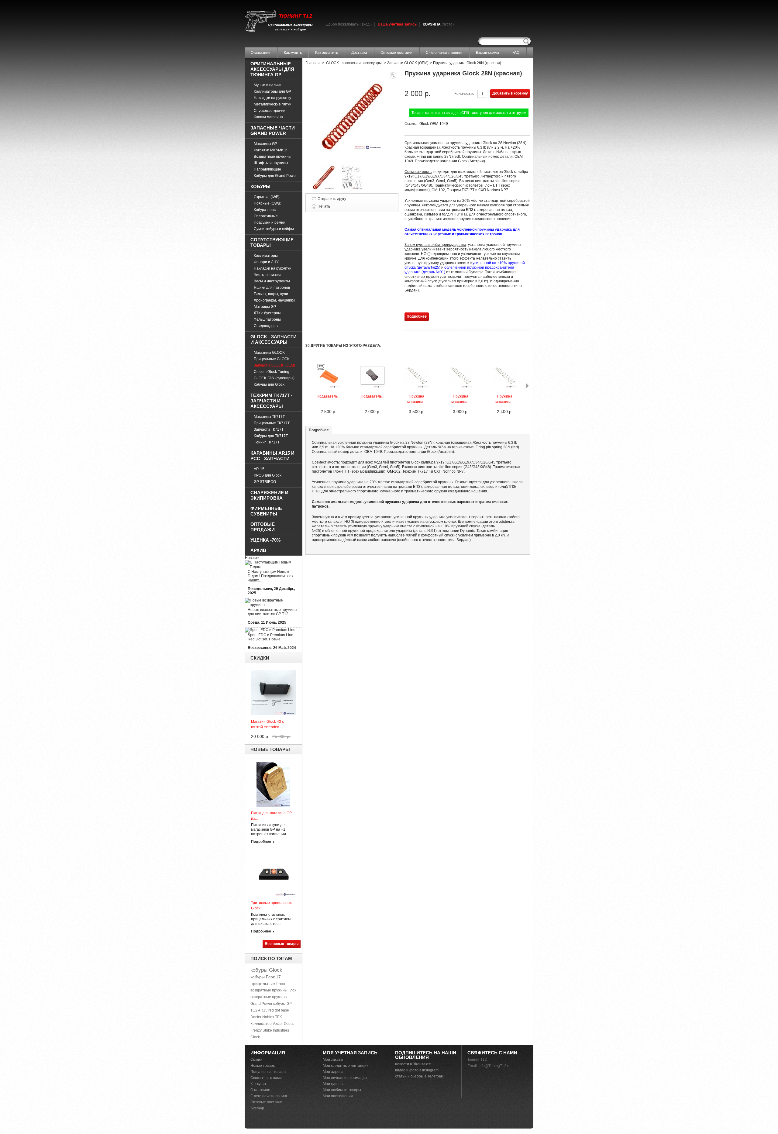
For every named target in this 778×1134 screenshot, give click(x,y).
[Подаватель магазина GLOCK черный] (372, 386)
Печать (324, 206)
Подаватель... (328, 396)
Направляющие (267, 169)
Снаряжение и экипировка (269, 495)
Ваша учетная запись (397, 24)
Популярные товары (268, 1072)
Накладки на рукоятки (272, 268)
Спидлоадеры (266, 326)
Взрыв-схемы (487, 52)
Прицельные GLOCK (272, 359)
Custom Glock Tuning (271, 372)
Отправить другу (332, 199)
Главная (312, 63)
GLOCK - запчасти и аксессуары (273, 339)
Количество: (464, 93)
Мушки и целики (267, 85)
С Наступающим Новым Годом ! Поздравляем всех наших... (270, 576)
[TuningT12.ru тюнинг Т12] (279, 22)
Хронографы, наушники (274, 300)
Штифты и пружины (271, 163)
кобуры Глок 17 (265, 976)
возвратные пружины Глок (273, 990)
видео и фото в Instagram (417, 1070)
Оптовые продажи (262, 527)
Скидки (259, 657)
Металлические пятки (272, 104)
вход (366, 24)
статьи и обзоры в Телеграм (419, 1076)
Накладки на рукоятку (272, 98)
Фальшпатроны (267, 319)
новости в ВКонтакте (413, 1064)
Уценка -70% (265, 540)
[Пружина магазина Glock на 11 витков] (416, 386)
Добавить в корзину (510, 93)
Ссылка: (411, 124)
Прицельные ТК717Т (272, 423)
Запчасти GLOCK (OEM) (274, 365)
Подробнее (261, 841)
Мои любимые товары (342, 1090)
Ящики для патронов (272, 287)
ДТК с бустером (267, 313)
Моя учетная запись (350, 1052)
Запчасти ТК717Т (269, 429)
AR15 (262, 1010)
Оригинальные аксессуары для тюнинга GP (272, 69)
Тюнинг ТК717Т (267, 442)
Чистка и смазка (267, 275)
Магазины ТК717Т (269, 417)
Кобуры (260, 186)
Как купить (293, 52)
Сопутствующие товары (272, 242)
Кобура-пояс (265, 210)
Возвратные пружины (272, 156)
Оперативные (266, 216)
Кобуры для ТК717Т (271, 436)
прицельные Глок (267, 983)
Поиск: (526, 41)
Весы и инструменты (272, 281)
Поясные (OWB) (267, 203)
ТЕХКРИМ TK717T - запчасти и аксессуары (271, 401)
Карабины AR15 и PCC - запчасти (272, 455)
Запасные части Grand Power (272, 130)
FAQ (515, 52)
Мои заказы (333, 1059)
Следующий (527, 386)
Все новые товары (281, 944)
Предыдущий (306, 386)
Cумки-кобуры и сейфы (274, 229)
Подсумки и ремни (269, 222)
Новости (252, 558)
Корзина (438, 24)
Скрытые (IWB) (267, 197)
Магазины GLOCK (269, 352)
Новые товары (270, 749)
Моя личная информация (345, 1078)
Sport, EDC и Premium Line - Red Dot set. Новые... (271, 637)
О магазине (260, 52)
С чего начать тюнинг (444, 52)
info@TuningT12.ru (495, 1066)
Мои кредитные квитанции (346, 1065)
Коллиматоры (266, 255)
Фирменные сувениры (266, 511)
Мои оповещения (338, 1096)
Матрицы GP (265, 307)
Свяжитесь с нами (266, 1078)
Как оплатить (326, 52)
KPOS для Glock (267, 475)
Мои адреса (333, 1072)
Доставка (359, 52)
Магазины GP (265, 144)
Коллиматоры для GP (272, 91)
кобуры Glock (266, 970)
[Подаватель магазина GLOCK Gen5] (328, 386)
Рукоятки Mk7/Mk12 (270, 150)
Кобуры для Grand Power (275, 176)
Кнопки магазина (268, 117)
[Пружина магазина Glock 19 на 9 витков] (505, 386)
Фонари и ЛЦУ (266, 262)
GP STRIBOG (265, 482)
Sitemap (257, 1108)
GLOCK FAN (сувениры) (274, 378)
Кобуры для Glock (269, 384)
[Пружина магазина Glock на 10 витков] (461, 386)
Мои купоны (333, 1084)
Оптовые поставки (396, 52)
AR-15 (259, 469)
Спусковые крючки (269, 111)
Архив (258, 550)
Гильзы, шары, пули (271, 294)
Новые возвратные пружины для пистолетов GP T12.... (272, 612)
